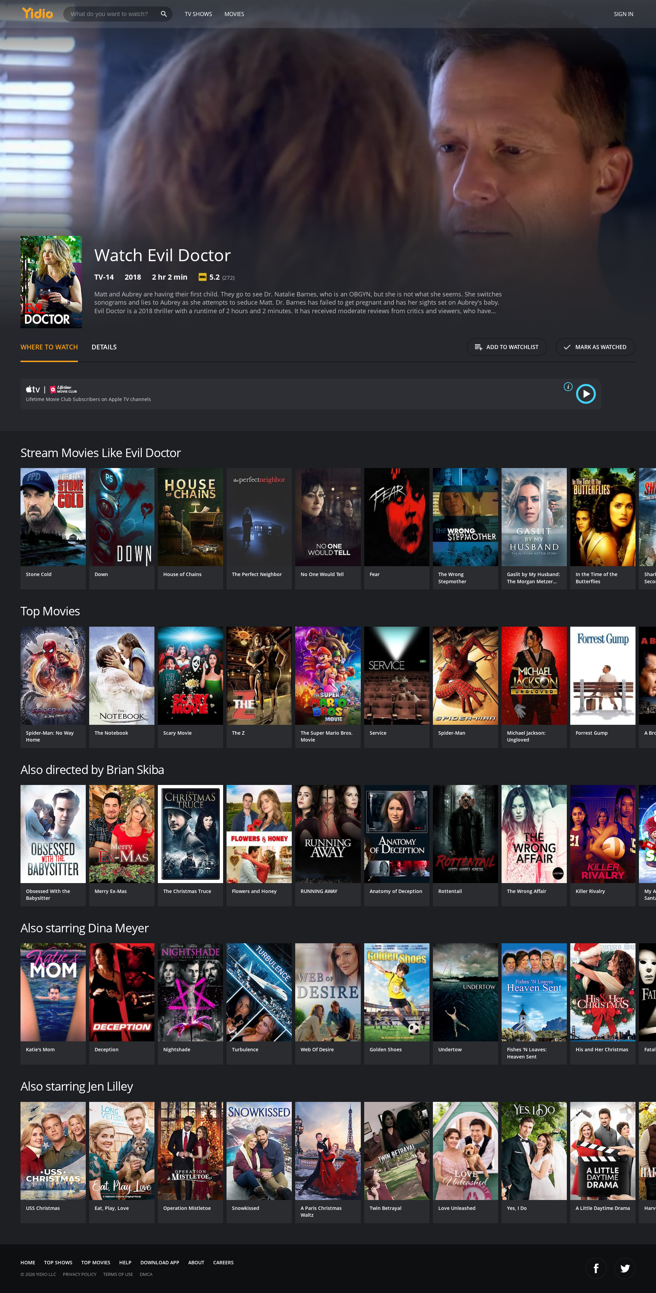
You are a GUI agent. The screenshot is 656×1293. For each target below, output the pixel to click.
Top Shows (58, 1262)
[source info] (567, 386)
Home (27, 1262)
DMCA (146, 1274)
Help (125, 1262)
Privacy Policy (79, 1274)
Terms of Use (118, 1274)
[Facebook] (596, 1268)
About (196, 1262)
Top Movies (95, 1262)
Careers (223, 1262)
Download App (159, 1262)
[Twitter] (625, 1268)
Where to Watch (49, 346)
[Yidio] (37, 15)
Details (104, 346)
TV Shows (198, 14)
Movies (234, 14)
